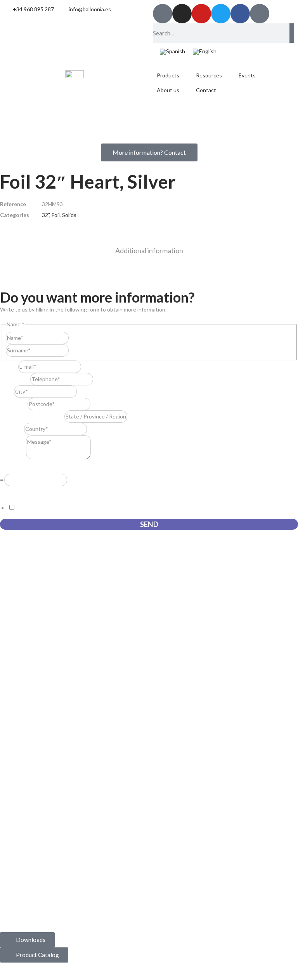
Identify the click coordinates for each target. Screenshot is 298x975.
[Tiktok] (162, 13)
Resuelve (13, 468)
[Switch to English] (204, 52)
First (74, 337)
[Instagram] (182, 13)
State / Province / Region (32, 416)
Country (12, 428)
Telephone (15, 379)
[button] (172, 75)
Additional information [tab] (149, 250)
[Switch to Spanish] (172, 52)
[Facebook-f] (240, 13)
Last (74, 350)
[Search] (291, 33)
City (7, 391)
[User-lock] (259, 13)
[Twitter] (220, 13)
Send (149, 524)
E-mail (9, 366)
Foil (56, 215)
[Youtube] (201, 13)
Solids (69, 215)
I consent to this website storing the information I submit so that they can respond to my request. (135, 507)
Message (13, 457)
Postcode (14, 404)
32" (45, 215)
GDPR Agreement (24, 491)
